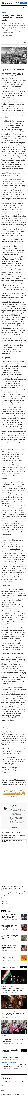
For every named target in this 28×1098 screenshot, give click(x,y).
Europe (3, 12)
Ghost (22, 1094)
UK (17, 837)
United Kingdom (16, 832)
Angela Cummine (7, 35)
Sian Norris (6, 1017)
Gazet (4, 1096)
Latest (3, 911)
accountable (18, 431)
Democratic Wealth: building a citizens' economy (12, 841)
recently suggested (15, 324)
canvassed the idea (18, 317)
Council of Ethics (15, 549)
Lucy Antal (5, 950)
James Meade (5, 123)
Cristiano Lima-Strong (8, 1043)
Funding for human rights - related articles (13, 835)
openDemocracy (7, 960)
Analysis (3, 986)
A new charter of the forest (8, 1062)
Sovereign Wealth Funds (8, 837)
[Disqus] (14, 865)
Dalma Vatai (6, 992)
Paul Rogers (6, 940)
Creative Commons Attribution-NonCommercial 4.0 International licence (13, 888)
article (18, 602)
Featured (9, 911)
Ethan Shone (6, 919)
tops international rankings (10, 495)
